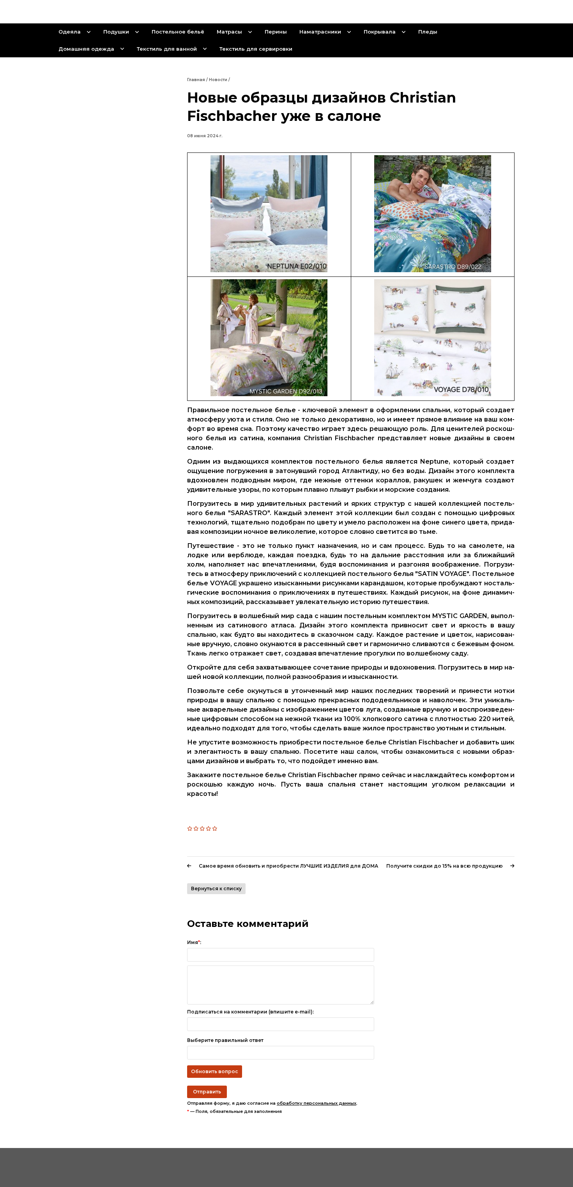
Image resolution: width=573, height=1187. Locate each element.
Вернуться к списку (216, 888)
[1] (190, 828)
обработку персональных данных (316, 1103)
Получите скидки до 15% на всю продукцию (444, 866)
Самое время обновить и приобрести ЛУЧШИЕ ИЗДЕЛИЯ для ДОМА (288, 866)
